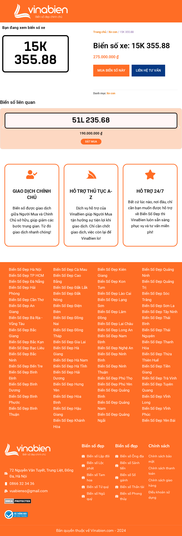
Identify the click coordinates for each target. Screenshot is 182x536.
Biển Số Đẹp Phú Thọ (115, 378)
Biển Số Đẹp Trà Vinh (159, 378)
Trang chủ (99, 32)
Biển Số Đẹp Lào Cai (114, 293)
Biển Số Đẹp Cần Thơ (26, 299)
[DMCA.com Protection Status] (17, 502)
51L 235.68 (91, 120)
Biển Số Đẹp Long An (115, 330)
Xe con (113, 32)
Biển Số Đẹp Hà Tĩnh (70, 366)
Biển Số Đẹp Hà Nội (25, 269)
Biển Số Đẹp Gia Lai (69, 342)
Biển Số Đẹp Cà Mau (70, 269)
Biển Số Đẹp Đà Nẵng (26, 281)
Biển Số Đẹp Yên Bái (158, 420)
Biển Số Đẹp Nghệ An (115, 348)
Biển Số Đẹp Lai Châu (115, 323)
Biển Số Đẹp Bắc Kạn (26, 342)
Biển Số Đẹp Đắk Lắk (70, 287)
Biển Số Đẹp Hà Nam (70, 360)
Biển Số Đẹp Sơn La (158, 305)
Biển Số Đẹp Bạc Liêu (26, 348)
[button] (3, 127)
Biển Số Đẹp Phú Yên (115, 384)
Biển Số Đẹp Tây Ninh (159, 311)
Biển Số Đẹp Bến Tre (26, 366)
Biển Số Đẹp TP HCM (26, 275)
